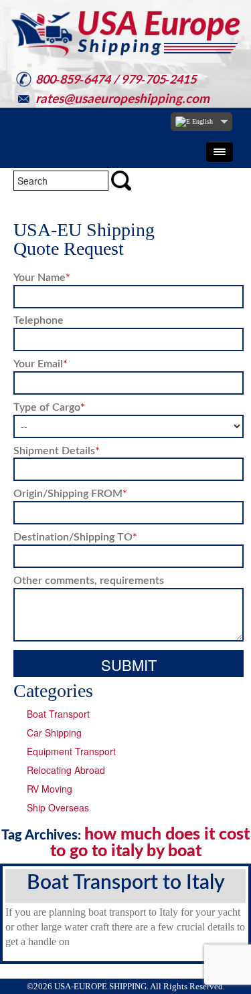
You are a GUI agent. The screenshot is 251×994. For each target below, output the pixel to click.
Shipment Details (56, 449)
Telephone (38, 319)
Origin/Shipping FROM (70, 492)
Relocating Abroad (66, 770)
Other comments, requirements (88, 579)
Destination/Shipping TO (75, 536)
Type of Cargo (49, 406)
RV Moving (49, 788)
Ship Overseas (58, 807)
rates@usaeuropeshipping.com (122, 98)
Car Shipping (54, 732)
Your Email (40, 363)
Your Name (41, 276)
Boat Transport (58, 713)
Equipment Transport (71, 751)
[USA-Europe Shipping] (125, 33)
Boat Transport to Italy (126, 881)
